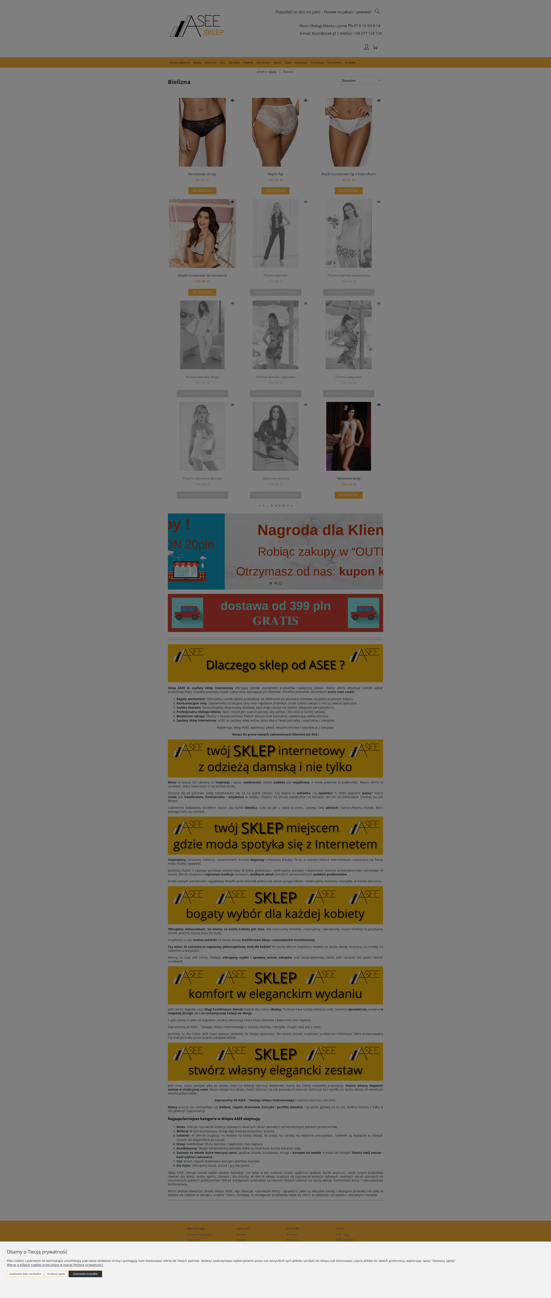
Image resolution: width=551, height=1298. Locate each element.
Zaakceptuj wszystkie (85, 1273)
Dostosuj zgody (56, 1273)
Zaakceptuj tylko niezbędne (25, 1273)
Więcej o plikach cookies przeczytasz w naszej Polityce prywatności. (55, 1265)
